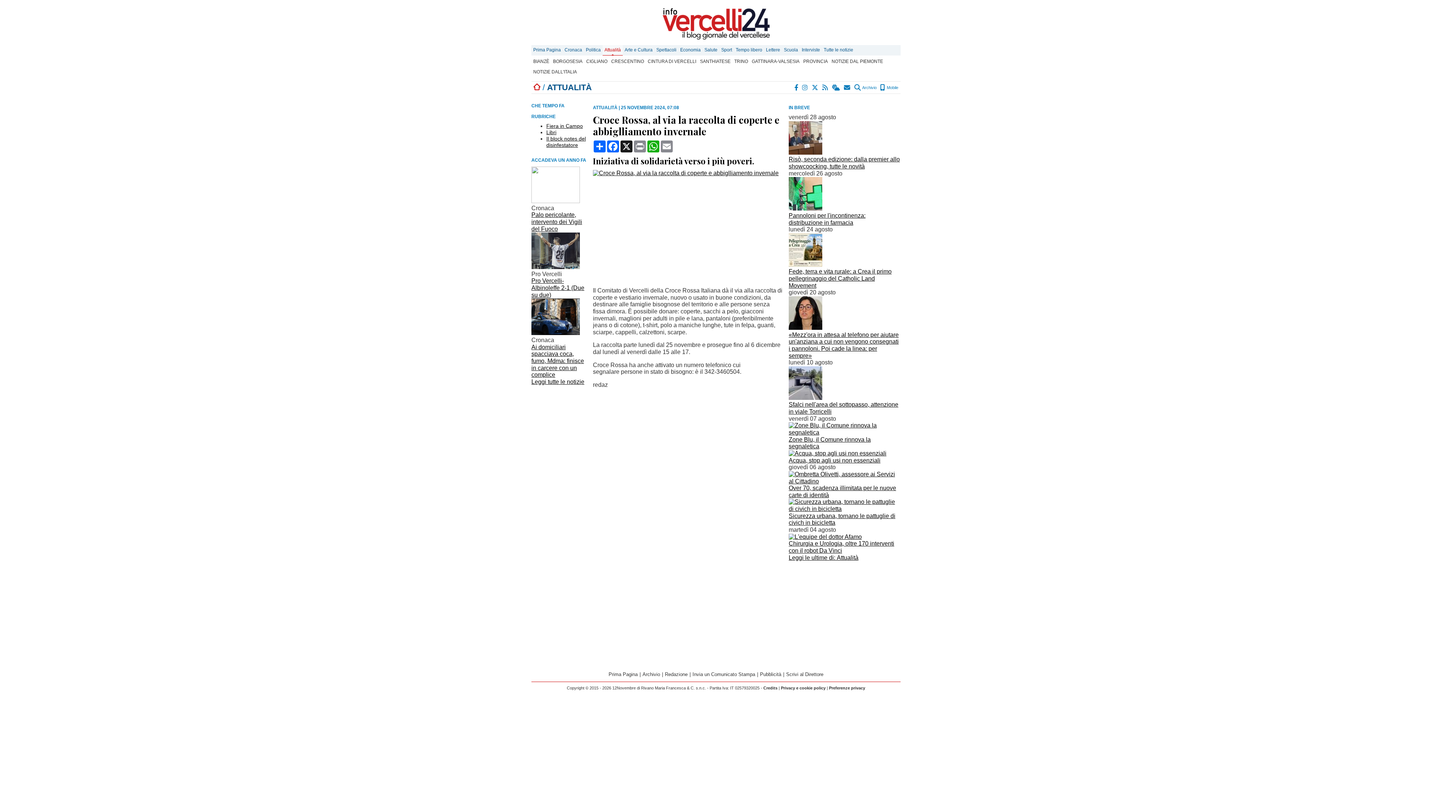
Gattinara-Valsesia (776, 61)
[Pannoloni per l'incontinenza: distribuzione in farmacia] (805, 208)
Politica (593, 50)
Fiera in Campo (564, 126)
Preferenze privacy (847, 688)
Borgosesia (567, 61)
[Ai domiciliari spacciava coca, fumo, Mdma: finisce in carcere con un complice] (555, 333)
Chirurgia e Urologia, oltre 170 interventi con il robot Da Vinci (841, 547)
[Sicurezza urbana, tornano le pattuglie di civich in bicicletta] (845, 509)
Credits (770, 688)
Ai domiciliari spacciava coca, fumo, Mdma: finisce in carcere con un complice (557, 361)
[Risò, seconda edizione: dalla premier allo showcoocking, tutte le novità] (805, 152)
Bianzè (541, 61)
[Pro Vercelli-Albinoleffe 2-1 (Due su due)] (555, 267)
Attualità (612, 50)
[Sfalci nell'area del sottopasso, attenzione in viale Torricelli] (805, 398)
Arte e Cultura (639, 50)
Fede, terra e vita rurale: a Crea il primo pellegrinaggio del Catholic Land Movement (840, 278)
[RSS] (825, 87)
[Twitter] (815, 87)
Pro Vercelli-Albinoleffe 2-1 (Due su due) (557, 288)
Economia (690, 50)
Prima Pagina (547, 50)
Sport (726, 50)
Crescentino (627, 61)
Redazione (676, 674)
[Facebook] (796, 87)
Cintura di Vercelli (672, 61)
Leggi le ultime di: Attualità (823, 558)
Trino (741, 61)
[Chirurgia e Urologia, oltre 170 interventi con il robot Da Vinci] (825, 537)
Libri (551, 132)
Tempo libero (749, 50)
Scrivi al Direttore (804, 674)
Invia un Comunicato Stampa (724, 674)
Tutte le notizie (838, 50)
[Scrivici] (847, 87)
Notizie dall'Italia (555, 72)
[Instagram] (805, 87)
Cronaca (573, 50)
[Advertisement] (845, 607)
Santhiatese (715, 61)
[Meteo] (836, 87)
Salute (710, 50)
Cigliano (596, 61)
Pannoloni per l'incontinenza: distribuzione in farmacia (827, 219)
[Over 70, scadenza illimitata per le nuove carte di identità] (845, 481)
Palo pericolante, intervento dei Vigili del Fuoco (556, 222)
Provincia (815, 61)
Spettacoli (666, 50)
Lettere (773, 50)
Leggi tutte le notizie (557, 382)
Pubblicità (770, 674)
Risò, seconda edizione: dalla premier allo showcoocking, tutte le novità (844, 163)
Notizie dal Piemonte (857, 61)
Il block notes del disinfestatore (566, 142)
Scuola (791, 50)
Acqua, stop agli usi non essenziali (834, 460)
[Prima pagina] (537, 87)
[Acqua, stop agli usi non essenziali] (837, 453)
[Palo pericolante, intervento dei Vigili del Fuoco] (555, 201)
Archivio (869, 87)
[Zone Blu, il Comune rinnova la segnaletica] (845, 432)
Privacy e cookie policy (803, 688)
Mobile (892, 87)
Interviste (811, 50)
